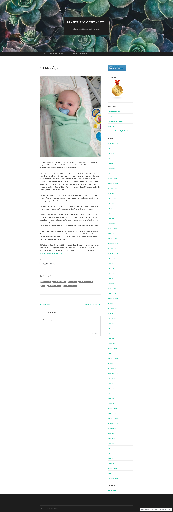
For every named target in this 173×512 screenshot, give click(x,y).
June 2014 (111, 448)
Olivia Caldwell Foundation (77, 54)
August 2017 (112, 258)
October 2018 (112, 188)
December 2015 (113, 358)
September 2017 (113, 253)
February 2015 (112, 408)
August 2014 (112, 438)
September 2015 (113, 373)
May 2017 (111, 273)
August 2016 (112, 318)
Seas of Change (45, 304)
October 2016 (112, 308)
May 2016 (111, 333)
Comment (94, 333)
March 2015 (111, 403)
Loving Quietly (112, 116)
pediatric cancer (70, 285)
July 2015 (111, 383)
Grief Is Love (111, 126)
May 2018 (111, 213)
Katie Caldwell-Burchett (61, 72)
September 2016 (113, 313)
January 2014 (112, 473)
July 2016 (111, 323)
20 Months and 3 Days (93, 304)
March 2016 (111, 343)
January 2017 (112, 293)
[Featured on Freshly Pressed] (117, 70)
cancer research (60, 281)
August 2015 (112, 378)
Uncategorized (48, 276)
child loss (72, 281)
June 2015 (111, 388)
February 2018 (112, 228)
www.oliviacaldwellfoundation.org (52, 253)
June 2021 (111, 153)
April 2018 (111, 218)
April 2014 (111, 458)
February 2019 (112, 178)
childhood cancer (86, 281)
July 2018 (111, 203)
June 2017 (111, 268)
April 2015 (111, 398)
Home (44, 54)
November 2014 (113, 423)
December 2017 (113, 238)
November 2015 (113, 363)
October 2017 (112, 248)
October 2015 (112, 368)
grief (43, 285)
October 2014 (112, 428)
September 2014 (113, 433)
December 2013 (113, 478)
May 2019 (111, 173)
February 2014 (112, 468)
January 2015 (112, 413)
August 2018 (112, 198)
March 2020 (111, 168)
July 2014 (111, 443)
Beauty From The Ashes (86, 22)
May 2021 (111, 158)
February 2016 (112, 348)
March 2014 (111, 463)
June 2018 (111, 208)
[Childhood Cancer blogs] (117, 98)
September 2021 (113, 143)
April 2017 (111, 278)
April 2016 (111, 338)
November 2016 (113, 303)
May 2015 (111, 393)
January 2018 (112, 233)
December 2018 (113, 183)
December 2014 (113, 418)
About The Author (56, 54)
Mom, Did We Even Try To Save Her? (119, 131)
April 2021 (111, 163)
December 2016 (113, 298)
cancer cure (45, 281)
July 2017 (111, 263)
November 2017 (113, 243)
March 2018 (111, 223)
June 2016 (111, 328)
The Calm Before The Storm (116, 121)
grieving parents (54, 285)
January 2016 (112, 353)
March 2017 (111, 283)
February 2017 (112, 288)
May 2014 (111, 453)
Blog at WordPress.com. (49, 509)
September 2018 (113, 193)
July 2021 (111, 148)
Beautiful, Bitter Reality (115, 111)
